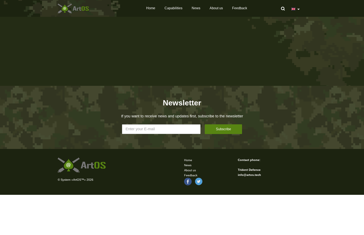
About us (216, 8)
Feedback (239, 8)
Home (150, 8)
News (196, 8)
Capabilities (173, 8)
